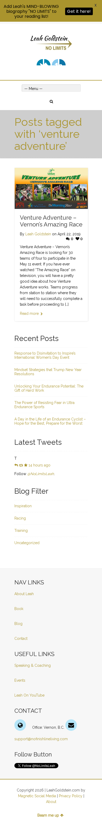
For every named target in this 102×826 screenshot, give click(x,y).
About (51, 802)
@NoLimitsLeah (40, 474)
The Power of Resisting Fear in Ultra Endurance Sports (44, 405)
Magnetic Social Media (37, 796)
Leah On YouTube (29, 695)
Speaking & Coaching (32, 665)
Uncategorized (26, 543)
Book (18, 609)
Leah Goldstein (38, 234)
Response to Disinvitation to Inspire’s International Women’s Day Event (45, 355)
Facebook (47, 62)
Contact (20, 638)
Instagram (62, 62)
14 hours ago (39, 465)
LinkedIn (55, 62)
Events (19, 680)
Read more (29, 313)
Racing (20, 518)
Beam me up (48, 815)
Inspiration (23, 506)
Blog (19, 624)
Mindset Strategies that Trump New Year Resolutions (48, 372)
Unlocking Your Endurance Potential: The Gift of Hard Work (48, 388)
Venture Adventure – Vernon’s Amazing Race (51, 221)
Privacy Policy (70, 796)
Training (21, 530)
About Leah (24, 594)
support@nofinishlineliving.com (41, 739)
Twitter (40, 62)
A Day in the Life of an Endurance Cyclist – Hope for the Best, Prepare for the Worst (50, 421)
